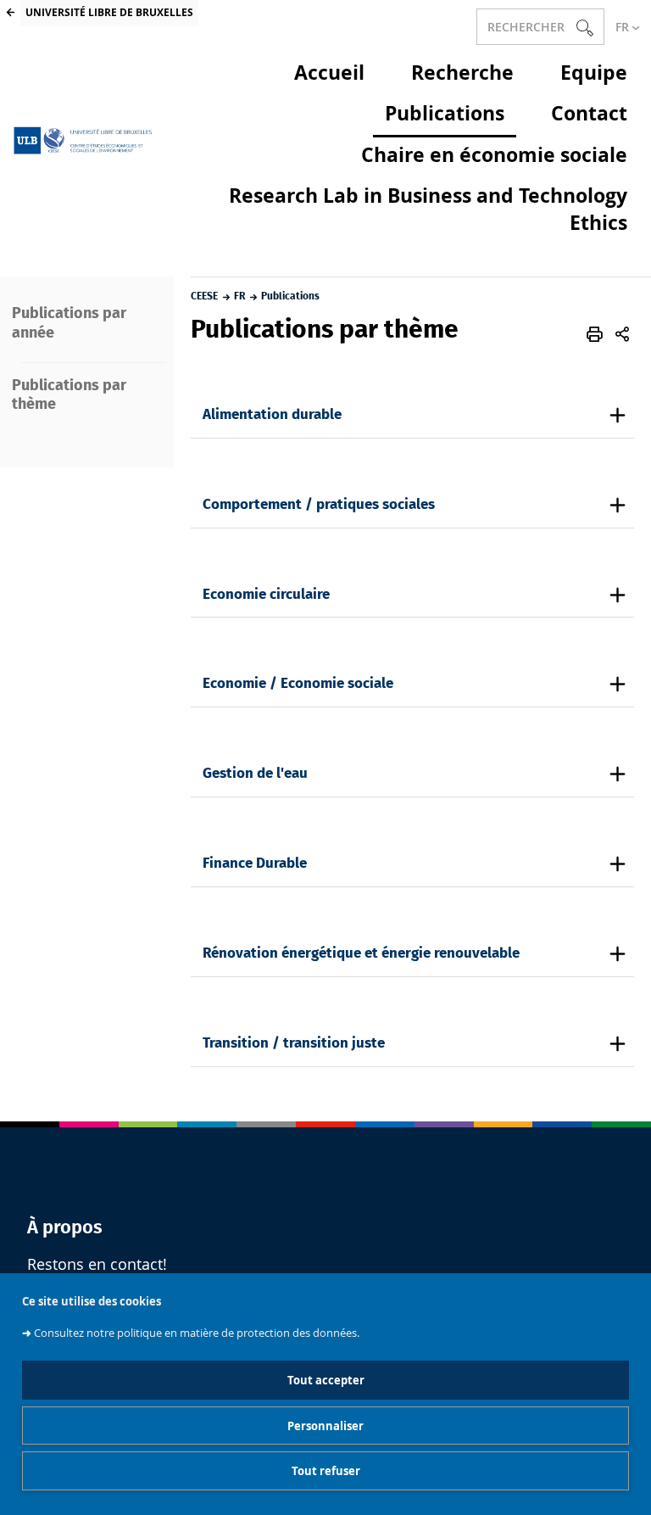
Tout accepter (325, 1380)
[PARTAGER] (622, 334)
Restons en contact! (97, 1264)
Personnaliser (325, 1426)
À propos (65, 1227)
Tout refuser (326, 1471)
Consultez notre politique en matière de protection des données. (196, 1333)
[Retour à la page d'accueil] (85, 140)
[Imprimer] (594, 334)
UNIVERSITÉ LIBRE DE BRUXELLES (109, 12)
